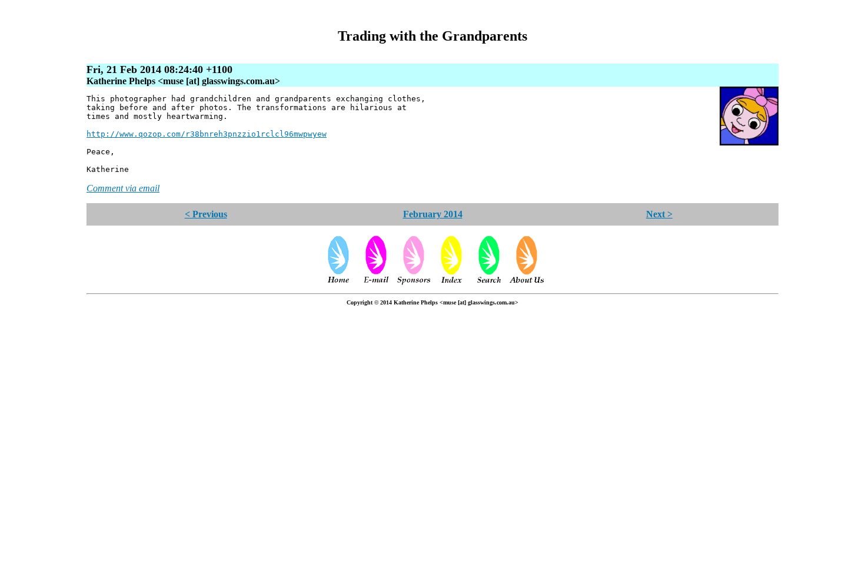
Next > (659, 214)
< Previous (206, 214)
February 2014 (433, 214)
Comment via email (122, 188)
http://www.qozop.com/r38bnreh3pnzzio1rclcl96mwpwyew (206, 134)
